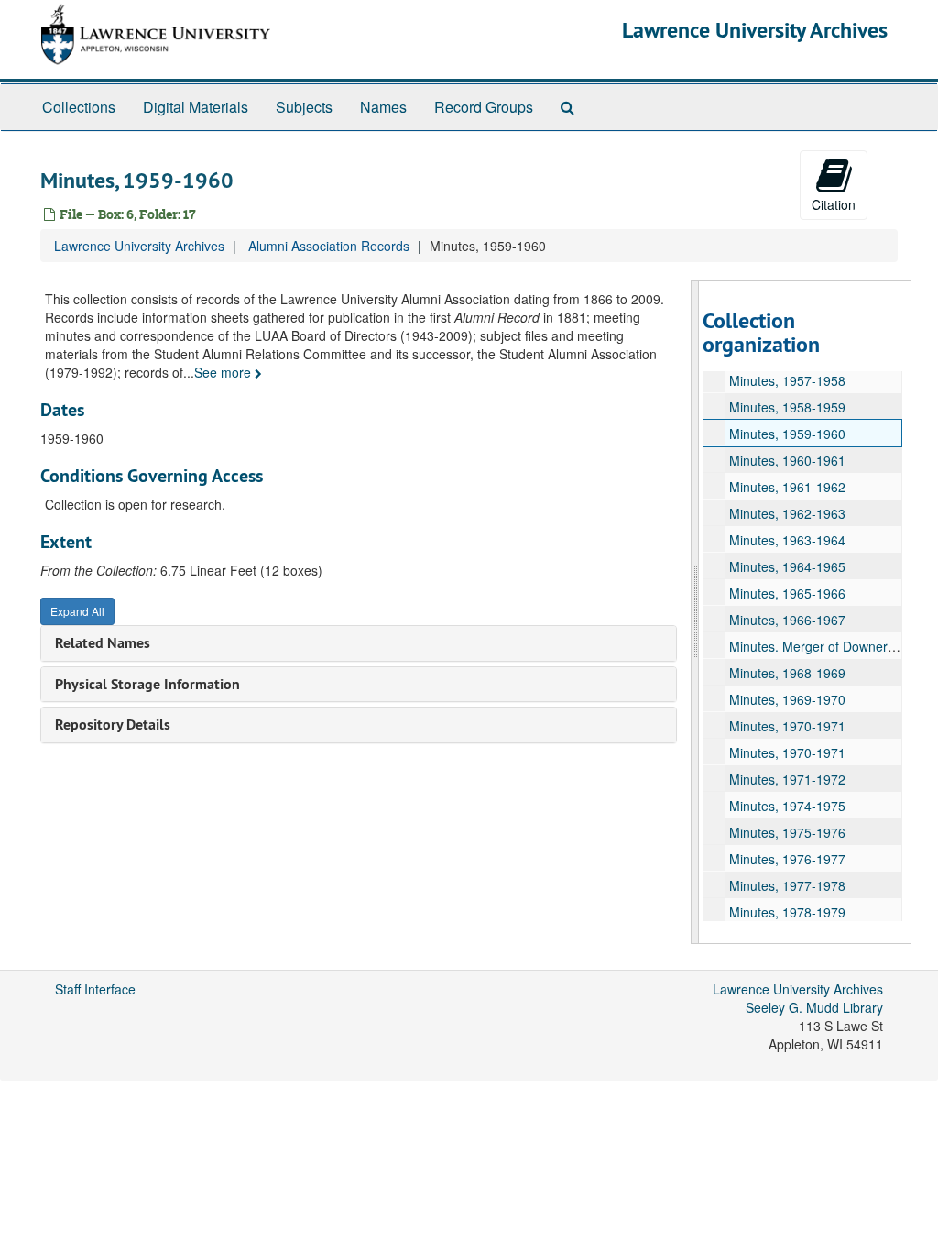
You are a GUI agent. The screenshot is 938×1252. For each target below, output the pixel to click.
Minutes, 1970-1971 (787, 726)
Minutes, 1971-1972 (787, 779)
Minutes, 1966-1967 (787, 619)
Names (383, 106)
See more (224, 372)
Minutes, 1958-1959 (787, 407)
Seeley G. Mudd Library (814, 1007)
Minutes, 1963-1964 (787, 540)
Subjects (304, 106)
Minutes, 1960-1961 (787, 460)
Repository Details (112, 724)
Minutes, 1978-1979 (787, 912)
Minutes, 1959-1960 (787, 433)
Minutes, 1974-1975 (787, 805)
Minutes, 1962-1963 (787, 513)
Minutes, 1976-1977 (787, 859)
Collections (78, 106)
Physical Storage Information (147, 684)
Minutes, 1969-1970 (787, 699)
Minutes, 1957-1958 (787, 380)
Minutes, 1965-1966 (787, 593)
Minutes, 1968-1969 (787, 673)
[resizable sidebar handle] (695, 612)
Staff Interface (95, 989)
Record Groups (483, 106)
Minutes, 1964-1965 (787, 566)
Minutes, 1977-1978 (787, 885)
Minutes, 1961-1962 (787, 487)
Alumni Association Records (328, 245)
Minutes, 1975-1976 (787, 832)
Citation (834, 204)
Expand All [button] (77, 611)
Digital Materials (195, 106)
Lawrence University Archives (755, 30)
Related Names (102, 643)
